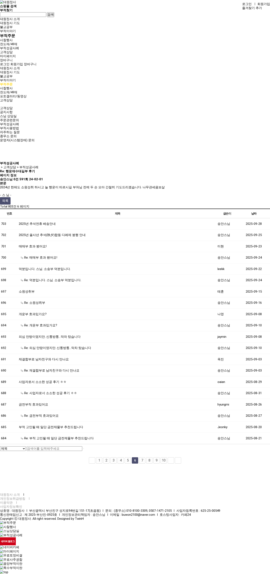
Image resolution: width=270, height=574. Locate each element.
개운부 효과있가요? (33, 314)
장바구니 (30, 64)
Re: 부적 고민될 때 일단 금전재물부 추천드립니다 (58, 438)
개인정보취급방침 (12, 499)
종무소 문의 (8, 136)
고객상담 (6, 52)
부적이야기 (8, 31)
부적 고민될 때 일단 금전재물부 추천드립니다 (51, 427)
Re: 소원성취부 (34, 303)
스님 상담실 (8, 116)
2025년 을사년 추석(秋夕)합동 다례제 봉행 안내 (52, 235)
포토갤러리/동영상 (13, 96)
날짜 (253, 213)
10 (164, 460)
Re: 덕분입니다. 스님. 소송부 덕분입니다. (52, 280)
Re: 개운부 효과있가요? (40, 325)
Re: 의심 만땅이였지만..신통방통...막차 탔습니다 (57, 348)
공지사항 (6, 112)
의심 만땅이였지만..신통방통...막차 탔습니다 (50, 337)
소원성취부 (27, 291)
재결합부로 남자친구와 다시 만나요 (44, 359)
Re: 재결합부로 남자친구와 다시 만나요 (51, 370)
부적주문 (7, 35)
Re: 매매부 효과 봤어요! (40, 257)
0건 (16, 179)
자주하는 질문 (10, 132)
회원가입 (263, 4)
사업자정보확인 (11, 507)
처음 (92, 460)
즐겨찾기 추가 (252, 8)
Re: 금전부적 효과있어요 (41, 416)
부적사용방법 (9, 128)
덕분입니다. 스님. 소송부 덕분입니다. (45, 269)
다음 (171, 460)
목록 (5, 201)
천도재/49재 (8, 44)
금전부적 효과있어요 (33, 404)
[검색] (83, 448)
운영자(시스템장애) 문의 (17, 140)
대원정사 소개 (10, 19)
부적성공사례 (9, 48)
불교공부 (6, 27)
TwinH (79, 519)
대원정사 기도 (10, 23)
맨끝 (178, 460)
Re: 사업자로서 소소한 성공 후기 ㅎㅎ (50, 393)
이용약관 (6, 503)
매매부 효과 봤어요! (33, 246)
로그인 (247, 4)
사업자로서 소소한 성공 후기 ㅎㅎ (42, 382)
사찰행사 (6, 40)
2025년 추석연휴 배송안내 (37, 224)
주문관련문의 (9, 120)
